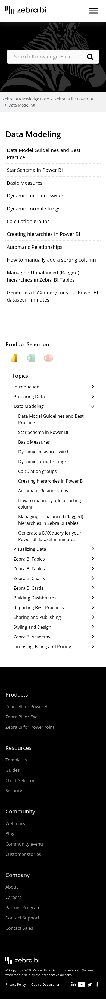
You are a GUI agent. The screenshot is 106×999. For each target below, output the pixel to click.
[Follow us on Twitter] (89, 986)
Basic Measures (25, 183)
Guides (12, 770)
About (11, 887)
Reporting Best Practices (39, 608)
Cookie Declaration (45, 984)
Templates (16, 760)
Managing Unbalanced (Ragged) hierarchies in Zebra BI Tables (50, 520)
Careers (13, 897)
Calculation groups (28, 221)
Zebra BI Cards (28, 588)
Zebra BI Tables (29, 559)
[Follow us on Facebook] (97, 986)
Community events (24, 844)
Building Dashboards (35, 598)
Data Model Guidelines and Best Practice (51, 419)
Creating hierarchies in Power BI (43, 234)
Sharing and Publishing (37, 617)
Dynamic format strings (34, 208)
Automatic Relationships (35, 247)
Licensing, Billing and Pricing (42, 646)
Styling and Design (32, 627)
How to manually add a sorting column (51, 259)
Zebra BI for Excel (23, 717)
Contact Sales (19, 928)
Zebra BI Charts (29, 578)
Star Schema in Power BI (35, 170)
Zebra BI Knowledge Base (26, 98)
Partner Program (22, 908)
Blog (9, 834)
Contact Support (22, 918)
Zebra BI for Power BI (74, 98)
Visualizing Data (30, 549)
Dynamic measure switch (35, 195)
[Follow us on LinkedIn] (73, 986)
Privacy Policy (15, 984)
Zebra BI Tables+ (30, 569)
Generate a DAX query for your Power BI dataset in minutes (49, 536)
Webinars (15, 823)
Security (13, 791)
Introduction (26, 387)
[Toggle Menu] (93, 10)
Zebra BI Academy (32, 637)
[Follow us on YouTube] (81, 986)
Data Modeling (21, 105)
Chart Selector (20, 780)
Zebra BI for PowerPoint (29, 727)
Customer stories (23, 854)
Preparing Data (29, 397)
